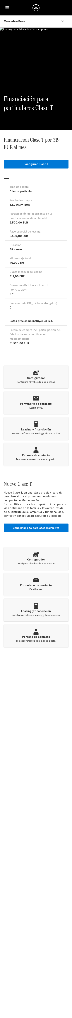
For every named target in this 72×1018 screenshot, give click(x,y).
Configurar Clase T (36, 164)
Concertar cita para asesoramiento (36, 528)
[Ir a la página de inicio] (36, 7)
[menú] (7, 7)
